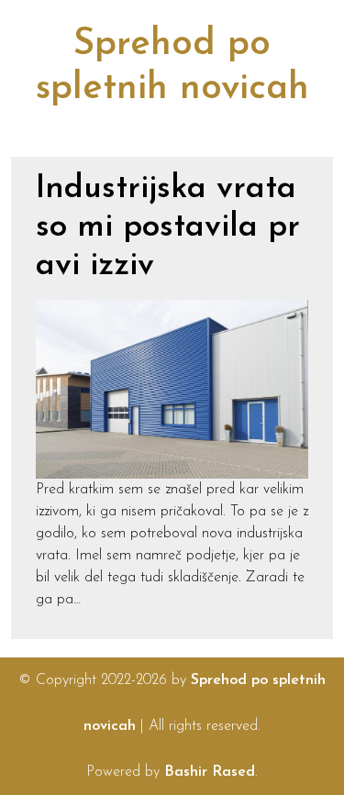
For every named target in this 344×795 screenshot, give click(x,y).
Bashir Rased (209, 772)
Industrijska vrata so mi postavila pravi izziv (168, 227)
